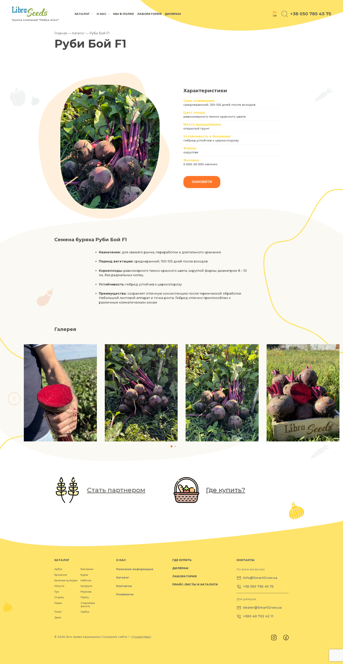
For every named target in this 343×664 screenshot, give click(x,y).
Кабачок (86, 580)
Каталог (82, 14)
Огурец (59, 597)
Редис (58, 603)
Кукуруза (86, 585)
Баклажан (87, 569)
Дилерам (173, 14)
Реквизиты (125, 594)
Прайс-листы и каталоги (195, 584)
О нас (101, 14)
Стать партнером (116, 490)
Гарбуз (85, 611)
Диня (57, 617)
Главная (60, 33)
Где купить (182, 560)
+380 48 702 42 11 (258, 616)
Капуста (59, 585)
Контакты (124, 586)
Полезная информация (134, 569)
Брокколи (60, 574)
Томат (58, 611)
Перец (85, 597)
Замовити (202, 182)
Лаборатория (149, 14)
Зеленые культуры (65, 580)
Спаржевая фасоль (88, 605)
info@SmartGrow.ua (260, 578)
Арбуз (58, 569)
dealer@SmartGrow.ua (262, 607)
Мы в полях (123, 14)
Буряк (84, 574)
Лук (56, 591)
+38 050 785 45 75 (258, 586)
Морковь (86, 591)
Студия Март (141, 637)
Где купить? (225, 490)
